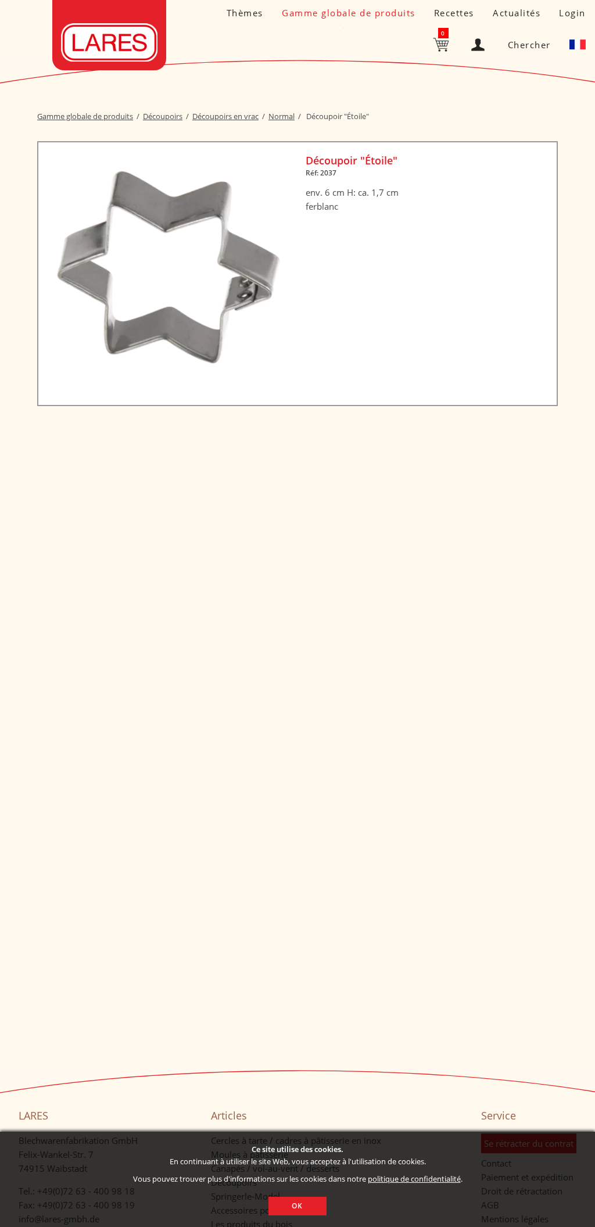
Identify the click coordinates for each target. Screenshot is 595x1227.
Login (572, 13)
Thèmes (245, 13)
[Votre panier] (443, 43)
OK (297, 1206)
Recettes (454, 13)
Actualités (516, 13)
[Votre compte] (480, 42)
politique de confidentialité (414, 1179)
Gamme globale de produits (348, 13)
